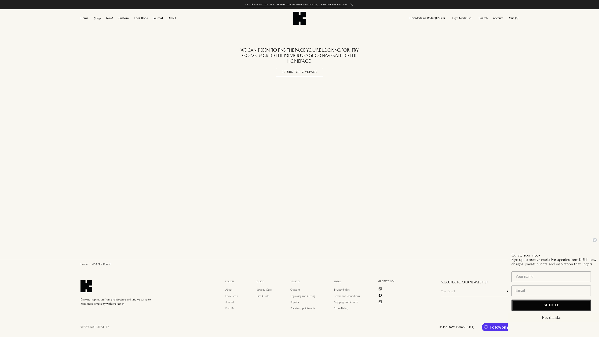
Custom (295, 290)
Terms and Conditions (347, 296)
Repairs (294, 302)
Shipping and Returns (346, 302)
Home (84, 264)
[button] (427, 18)
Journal (229, 302)
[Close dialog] (594, 240)
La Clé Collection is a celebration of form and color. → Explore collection (296, 4)
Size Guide (263, 296)
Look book (231, 296)
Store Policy (341, 308)
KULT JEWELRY (99, 327)
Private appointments (302, 308)
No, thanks (551, 317)
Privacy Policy (342, 290)
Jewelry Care (264, 290)
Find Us (229, 308)
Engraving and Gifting (302, 296)
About (229, 290)
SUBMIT (551, 305)
